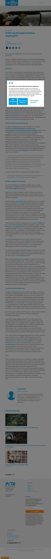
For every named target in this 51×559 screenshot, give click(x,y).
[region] (25, 93)
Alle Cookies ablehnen (23, 101)
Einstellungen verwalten (34, 101)
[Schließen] (42, 82)
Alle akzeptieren (12, 101)
